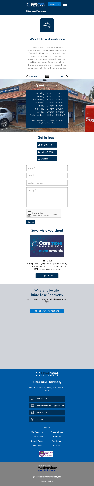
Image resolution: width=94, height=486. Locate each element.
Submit (31, 222)
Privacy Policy (47, 481)
